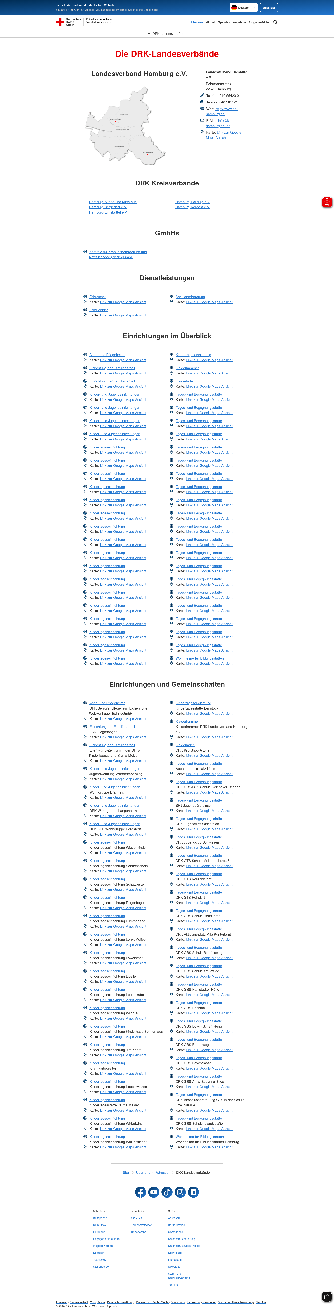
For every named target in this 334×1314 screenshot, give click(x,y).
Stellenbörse (101, 1267)
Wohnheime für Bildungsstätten (200, 658)
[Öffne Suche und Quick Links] (275, 22)
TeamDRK (99, 1260)
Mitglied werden (103, 1246)
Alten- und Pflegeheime (107, 354)
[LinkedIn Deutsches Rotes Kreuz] (193, 1192)
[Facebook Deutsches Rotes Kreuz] (140, 1192)
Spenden (224, 22)
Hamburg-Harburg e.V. (192, 201)
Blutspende (100, 1218)
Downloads (175, 1253)
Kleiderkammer (187, 367)
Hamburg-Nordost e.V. (192, 206)
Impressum (175, 1260)
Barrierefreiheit (177, 1225)
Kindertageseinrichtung (107, 446)
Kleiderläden (185, 380)
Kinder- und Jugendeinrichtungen (114, 394)
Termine (173, 1285)
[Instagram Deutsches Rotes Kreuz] (180, 1192)
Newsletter (174, 1267)
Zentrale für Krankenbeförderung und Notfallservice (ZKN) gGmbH (118, 254)
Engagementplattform (106, 1239)
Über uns (197, 22)
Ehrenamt (99, 1232)
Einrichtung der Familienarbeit (112, 367)
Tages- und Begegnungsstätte (199, 394)
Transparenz (138, 1232)
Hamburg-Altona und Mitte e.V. (113, 201)
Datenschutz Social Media (184, 1246)
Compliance (175, 1232)
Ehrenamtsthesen (141, 1225)
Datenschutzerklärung (181, 1239)
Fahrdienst (97, 296)
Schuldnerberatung (190, 296)
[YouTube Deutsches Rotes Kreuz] (153, 1192)
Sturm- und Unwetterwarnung (179, 1275)
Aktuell (210, 22)
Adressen (174, 1218)
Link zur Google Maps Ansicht (223, 135)
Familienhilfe (98, 309)
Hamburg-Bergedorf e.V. (108, 206)
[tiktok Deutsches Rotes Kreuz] (167, 1192)
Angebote (239, 22)
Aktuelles (136, 1218)
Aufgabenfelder (259, 22)
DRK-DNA (99, 1225)
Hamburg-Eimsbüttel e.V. (108, 212)
